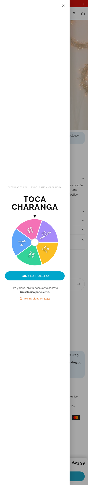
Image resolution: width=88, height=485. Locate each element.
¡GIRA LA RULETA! (34, 276)
